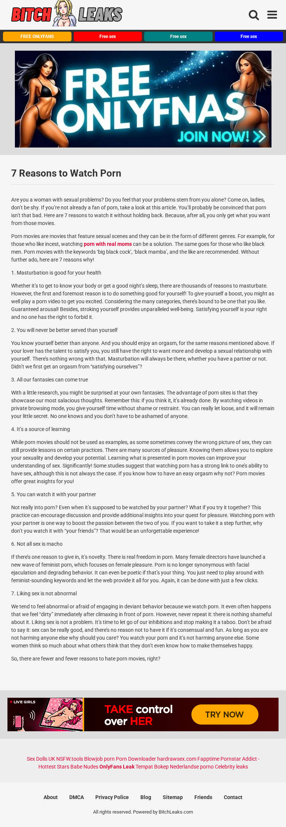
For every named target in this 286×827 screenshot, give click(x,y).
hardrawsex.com (176, 759)
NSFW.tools (69, 759)
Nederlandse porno (192, 767)
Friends (203, 797)
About (51, 797)
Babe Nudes (84, 767)
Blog (145, 797)
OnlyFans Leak (116, 767)
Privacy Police (112, 797)
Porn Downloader (136, 759)
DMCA (76, 797)
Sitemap (173, 797)
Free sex (107, 36)
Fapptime (208, 759)
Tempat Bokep (152, 767)
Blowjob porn (99, 759)
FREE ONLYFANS (37, 36)
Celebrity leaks (231, 767)
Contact (233, 797)
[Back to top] (261, 804)
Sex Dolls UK (41, 759)
